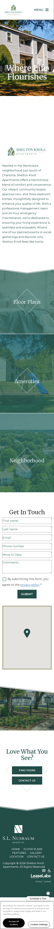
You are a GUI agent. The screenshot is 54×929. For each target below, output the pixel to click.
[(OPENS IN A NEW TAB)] (18, 834)
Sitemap (47, 882)
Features (19, 852)
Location (16, 856)
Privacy (38, 882)
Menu (38, 10)
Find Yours (27, 770)
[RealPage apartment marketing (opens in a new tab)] (27, 877)
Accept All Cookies (14, 923)
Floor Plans (33, 849)
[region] (27, 915)
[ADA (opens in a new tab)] (49, 871)
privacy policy (30, 584)
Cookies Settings (39, 924)
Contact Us (27, 780)
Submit (27, 594)
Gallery (36, 852)
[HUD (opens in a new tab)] (44, 871)
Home (16, 849)
